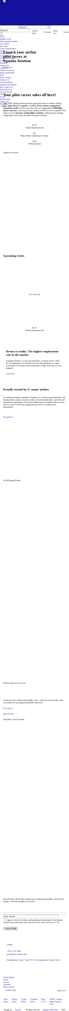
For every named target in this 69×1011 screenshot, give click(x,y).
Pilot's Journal (8, 987)
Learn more (10, 374)
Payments (7, 984)
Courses (6, 982)
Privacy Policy (14, 1000)
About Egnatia (8, 977)
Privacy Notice (40, 922)
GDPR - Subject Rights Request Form (56, 1001)
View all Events (34, 294)
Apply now (61, 990)
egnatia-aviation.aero (50, 1010)
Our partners (8, 417)
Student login (11, 990)
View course (4, 240)
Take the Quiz (8, 714)
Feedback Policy (34, 1000)
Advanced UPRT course (11, 231)
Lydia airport (5, 1000)
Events (5, 980)
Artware (18, 1010)
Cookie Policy (24, 1000)
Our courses (8, 67)
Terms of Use (54, 922)
